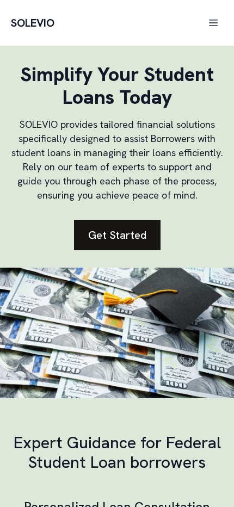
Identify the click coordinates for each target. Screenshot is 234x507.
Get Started (117, 235)
